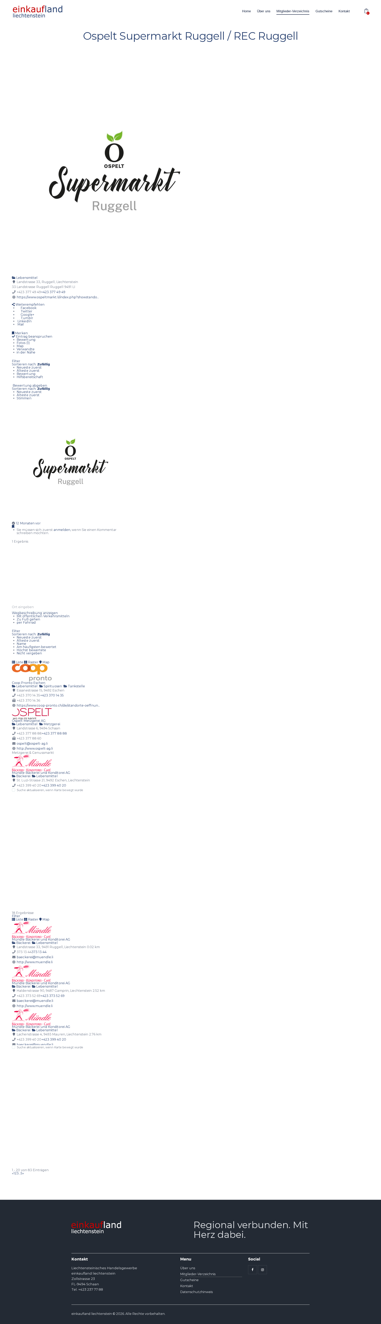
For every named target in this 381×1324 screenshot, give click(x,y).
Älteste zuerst (28, 371)
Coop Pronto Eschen (28, 683)
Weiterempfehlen (29, 304)
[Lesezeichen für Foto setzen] (13, 527)
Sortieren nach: (31, 364)
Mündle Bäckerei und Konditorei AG (41, 773)
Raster (32, 662)
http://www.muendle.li (35, 962)
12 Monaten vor (28, 523)
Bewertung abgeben (29, 385)
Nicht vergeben (29, 653)
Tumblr (26, 318)
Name (21, 644)
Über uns (187, 1268)
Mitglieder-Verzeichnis (198, 1274)
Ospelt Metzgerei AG (29, 721)
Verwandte (26, 349)
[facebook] (252, 1269)
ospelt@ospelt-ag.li (32, 743)
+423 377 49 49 (53, 292)
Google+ (27, 315)
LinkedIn (24, 321)
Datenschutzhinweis (196, 1292)
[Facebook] (13, 301)
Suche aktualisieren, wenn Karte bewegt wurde (50, 790)
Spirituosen (52, 686)
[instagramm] (262, 1269)
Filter (16, 361)
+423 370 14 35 (52, 695)
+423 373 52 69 (52, 996)
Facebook (28, 308)
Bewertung (26, 340)
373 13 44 (39, 952)
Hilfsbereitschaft (30, 377)
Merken (21, 333)
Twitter (26, 311)
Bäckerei (22, 776)
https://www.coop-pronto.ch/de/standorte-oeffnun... (58, 705)
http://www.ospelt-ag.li (35, 748)
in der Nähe (26, 352)
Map (20, 346)
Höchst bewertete (31, 650)
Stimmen (24, 398)
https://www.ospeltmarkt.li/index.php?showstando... (58, 297)
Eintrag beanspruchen (33, 336)
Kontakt (186, 1286)
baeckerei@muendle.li (35, 957)
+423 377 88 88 (54, 733)
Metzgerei (51, 724)
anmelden (62, 530)
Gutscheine (189, 1280)
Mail (20, 324)
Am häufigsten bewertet (36, 647)
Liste (19, 662)
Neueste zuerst (29, 367)
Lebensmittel (26, 278)
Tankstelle (76, 686)
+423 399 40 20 (53, 785)
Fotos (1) (23, 343)
